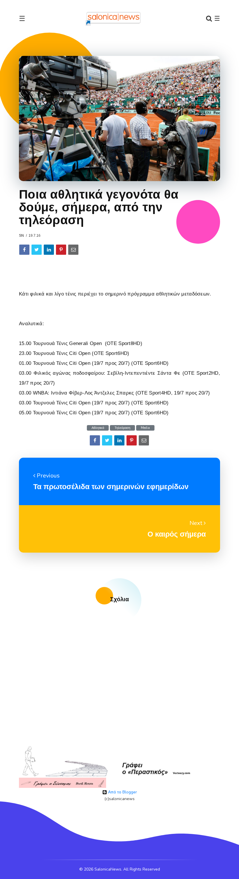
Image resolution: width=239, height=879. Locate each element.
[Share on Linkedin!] (49, 250)
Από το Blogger (122, 792)
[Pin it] (61, 250)
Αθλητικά (98, 428)
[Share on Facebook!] (24, 250)
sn (21, 236)
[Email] (73, 250)
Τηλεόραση (122, 428)
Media (145, 428)
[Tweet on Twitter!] (36, 250)
